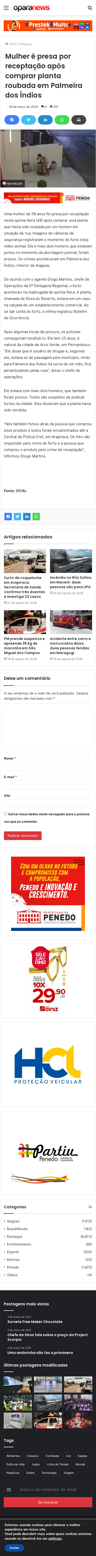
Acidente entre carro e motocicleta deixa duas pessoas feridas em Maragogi (70, 645)
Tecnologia (49, 1473)
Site (7, 795)
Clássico (33, 1456)
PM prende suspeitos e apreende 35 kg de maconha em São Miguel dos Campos (24, 645)
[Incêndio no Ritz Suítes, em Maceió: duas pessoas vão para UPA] (71, 561)
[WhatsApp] (62, 120)
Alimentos (13, 1456)
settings (55, 1538)
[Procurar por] (89, 9)
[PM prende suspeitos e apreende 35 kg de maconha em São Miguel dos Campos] (25, 622)
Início (12, 44)
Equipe (82, 1456)
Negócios (12, 1473)
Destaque (14, 1237)
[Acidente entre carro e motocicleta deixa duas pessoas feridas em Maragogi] (71, 622)
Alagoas (26, 44)
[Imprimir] (78, 120)
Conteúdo (52, 1456)
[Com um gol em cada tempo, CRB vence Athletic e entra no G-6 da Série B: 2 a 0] (18, 1403)
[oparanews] (32, 7)
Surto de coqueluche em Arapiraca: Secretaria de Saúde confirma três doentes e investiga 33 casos (24, 587)
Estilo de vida (15, 1464)
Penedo (13, 1267)
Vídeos (12, 1275)
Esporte (13, 1252)
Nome (10, 758)
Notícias (13, 1260)
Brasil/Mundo (17, 1229)
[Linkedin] (45, 120)
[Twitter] (28, 120)
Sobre (30, 1473)
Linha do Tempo (58, 1464)
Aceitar (14, 1548)
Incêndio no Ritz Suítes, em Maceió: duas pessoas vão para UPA (71, 582)
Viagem (69, 1473)
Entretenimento (19, 1244)
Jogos (36, 1464)
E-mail (10, 777)
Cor (68, 1456)
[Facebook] (11, 120)
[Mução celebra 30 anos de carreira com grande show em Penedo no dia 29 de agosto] (78, 1421)
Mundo (80, 1464)
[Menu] (6, 9)
